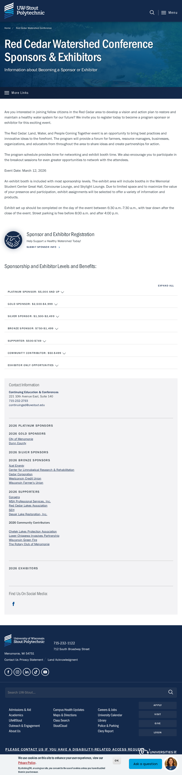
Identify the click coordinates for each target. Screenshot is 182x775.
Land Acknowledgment (62, 660)
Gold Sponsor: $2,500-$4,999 (31, 304)
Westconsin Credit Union (25, 478)
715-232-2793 (18, 401)
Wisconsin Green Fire (23, 540)
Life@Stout (15, 720)
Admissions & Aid (20, 710)
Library (102, 720)
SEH (11, 510)
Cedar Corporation (21, 474)
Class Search (61, 720)
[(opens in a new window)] (13, 607)
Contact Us (12, 660)
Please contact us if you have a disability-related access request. (75, 749)
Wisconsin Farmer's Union (26, 483)
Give (157, 723)
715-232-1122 (64, 643)
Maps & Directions (65, 715)
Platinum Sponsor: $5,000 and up (34, 291)
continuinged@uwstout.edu (27, 405)
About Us (14, 731)
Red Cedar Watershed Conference (34, 28)
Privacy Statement (32, 660)
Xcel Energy (16, 465)
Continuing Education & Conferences (33, 392)
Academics (16, 715)
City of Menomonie (21, 439)
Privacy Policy (27, 763)
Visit (157, 714)
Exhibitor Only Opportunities (31, 365)
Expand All (166, 285)
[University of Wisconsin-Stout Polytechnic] (24, 641)
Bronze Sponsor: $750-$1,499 (31, 328)
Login (158, 732)
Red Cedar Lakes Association (28, 505)
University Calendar (110, 715)
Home (7, 28)
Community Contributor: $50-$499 (35, 353)
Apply (158, 705)
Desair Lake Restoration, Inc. (28, 514)
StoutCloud (60, 726)
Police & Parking (108, 726)
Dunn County (17, 443)
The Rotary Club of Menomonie (29, 544)
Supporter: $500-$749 (25, 340)
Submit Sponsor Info (42, 247)
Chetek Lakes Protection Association (33, 531)
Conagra (14, 497)
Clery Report (105, 731)
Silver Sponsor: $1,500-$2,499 (31, 316)
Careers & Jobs (107, 710)
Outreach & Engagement (24, 726)
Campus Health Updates (68, 710)
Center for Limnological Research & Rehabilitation (41, 470)
